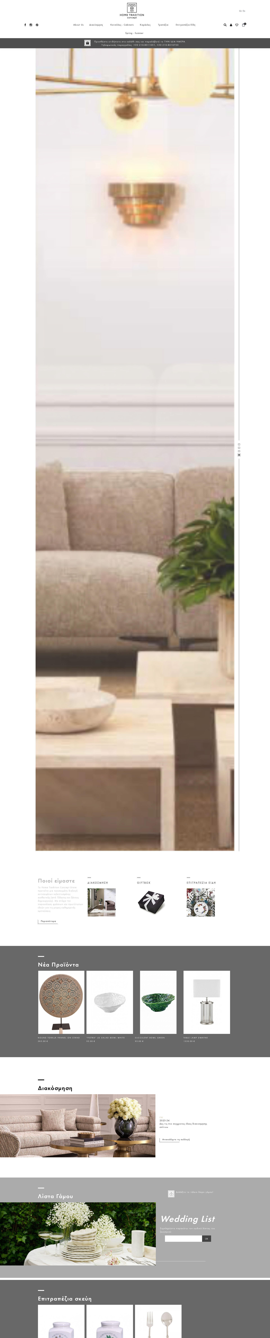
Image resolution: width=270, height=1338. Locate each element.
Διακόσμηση (96, 24)
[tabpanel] (135, 449)
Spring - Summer (134, 33)
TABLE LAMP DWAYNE (147, 1037)
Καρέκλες (145, 24)
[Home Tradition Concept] (132, 5)
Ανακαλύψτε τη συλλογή (176, 1139)
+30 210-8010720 (168, 44)
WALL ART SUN (192, 1037)
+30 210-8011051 (144, 44)
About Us (78, 24)
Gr (240, 10)
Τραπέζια (163, 24)
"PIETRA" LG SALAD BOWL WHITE (57, 1037)
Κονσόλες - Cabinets (122, 24)
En (244, 10)
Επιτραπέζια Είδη (185, 24)
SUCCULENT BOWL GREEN (101, 1037)
